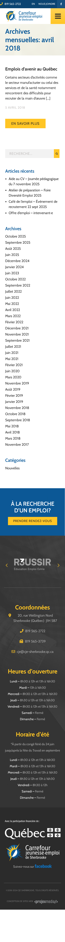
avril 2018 (12, 432)
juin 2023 (12, 273)
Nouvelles (12, 468)
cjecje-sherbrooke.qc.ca (35, 652)
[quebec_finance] (32, 821)
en (33, 3)
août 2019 (12, 389)
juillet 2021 (13, 346)
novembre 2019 (17, 383)
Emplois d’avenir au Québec (31, 69)
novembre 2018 (17, 408)
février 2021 (14, 365)
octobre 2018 (15, 414)
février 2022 (14, 322)
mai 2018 (12, 426)
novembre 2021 (17, 334)
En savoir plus (25, 123)
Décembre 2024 (17, 261)
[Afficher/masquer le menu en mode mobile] (58, 16)
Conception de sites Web (20, 901)
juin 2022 (12, 297)
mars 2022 (13, 316)
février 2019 (14, 395)
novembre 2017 (17, 444)
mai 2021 (11, 359)
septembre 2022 (17, 285)
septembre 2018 (17, 420)
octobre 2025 (15, 236)
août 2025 (13, 248)
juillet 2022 (13, 291)
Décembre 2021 (17, 328)
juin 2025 (12, 255)
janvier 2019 (14, 402)
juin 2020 (12, 371)
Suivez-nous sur (24, 867)
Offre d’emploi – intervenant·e (31, 213)
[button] (6, 565)
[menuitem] (33, 4)
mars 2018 (12, 438)
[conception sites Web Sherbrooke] (46, 901)
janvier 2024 (14, 267)
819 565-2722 (13, 4)
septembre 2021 (17, 340)
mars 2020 (13, 377)
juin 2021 (11, 353)
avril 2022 (12, 310)
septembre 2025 (17, 242)
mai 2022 (12, 304)
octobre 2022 (15, 279)
